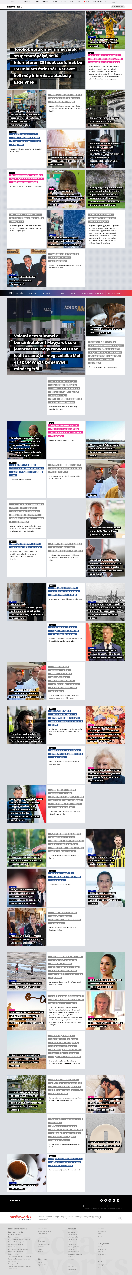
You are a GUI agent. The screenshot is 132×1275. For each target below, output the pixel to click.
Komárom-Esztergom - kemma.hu (19, 1259)
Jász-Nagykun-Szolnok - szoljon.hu (19, 1256)
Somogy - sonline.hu (15, 1264)
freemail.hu (101, 1247)
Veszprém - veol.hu (44, 1231)
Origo (12, 1)
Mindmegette (28, 1)
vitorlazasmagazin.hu (75, 1254)
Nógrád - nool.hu (13, 1261)
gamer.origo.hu (73, 1239)
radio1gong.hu (102, 1265)
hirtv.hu (40, 1249)
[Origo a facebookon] (101, 1200)
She (79, 1)
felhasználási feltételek (90, 1206)
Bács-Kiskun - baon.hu (15, 1232)
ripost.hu (101, 1229)
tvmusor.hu (71, 1259)
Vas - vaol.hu (42, 1229)
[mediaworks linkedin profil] (120, 1218)
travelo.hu (71, 1249)
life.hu (100, 1233)
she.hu (100, 1236)
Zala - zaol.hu (42, 1233)
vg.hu (40, 1262)
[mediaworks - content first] (20, 1217)
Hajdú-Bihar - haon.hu (15, 1251)
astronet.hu (71, 1232)
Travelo (63, 1)
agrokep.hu (42, 1265)
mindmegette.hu (73, 1247)
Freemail (54, 1)
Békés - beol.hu (13, 1237)
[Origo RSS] (118, 1200)
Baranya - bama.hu (14, 1234)
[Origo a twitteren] (105, 1200)
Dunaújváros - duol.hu (15, 1244)
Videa (37, 1)
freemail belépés (118, 7)
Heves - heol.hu (13, 1254)
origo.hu (41, 1251)
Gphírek (72, 1)
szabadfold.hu (42, 1247)
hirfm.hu (100, 1267)
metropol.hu (102, 1231)
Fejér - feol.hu (12, 1247)
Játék (106, 1)
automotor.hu (72, 1234)
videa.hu (101, 1251)
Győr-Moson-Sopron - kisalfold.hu (19, 1249)
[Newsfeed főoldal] (15, 1200)
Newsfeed (45, 1)
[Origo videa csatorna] (114, 1200)
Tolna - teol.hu (13, 1269)
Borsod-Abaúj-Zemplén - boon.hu (19, 1239)
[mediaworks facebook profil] (115, 1218)
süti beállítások (102, 1206)
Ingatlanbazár (97, 1)
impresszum (111, 1206)
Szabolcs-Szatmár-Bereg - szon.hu (19, 1266)
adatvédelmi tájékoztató (76, 1206)
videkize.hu (71, 1256)
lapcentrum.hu (102, 1254)
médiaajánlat (118, 1206)
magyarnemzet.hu (44, 1244)
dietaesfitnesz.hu (73, 1251)
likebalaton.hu (72, 1242)
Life (19, 1)
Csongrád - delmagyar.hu (16, 1242)
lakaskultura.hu (73, 1237)
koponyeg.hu (102, 1249)
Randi (87, 1)
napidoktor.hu (72, 1244)
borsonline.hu (72, 1269)
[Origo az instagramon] (109, 1200)
